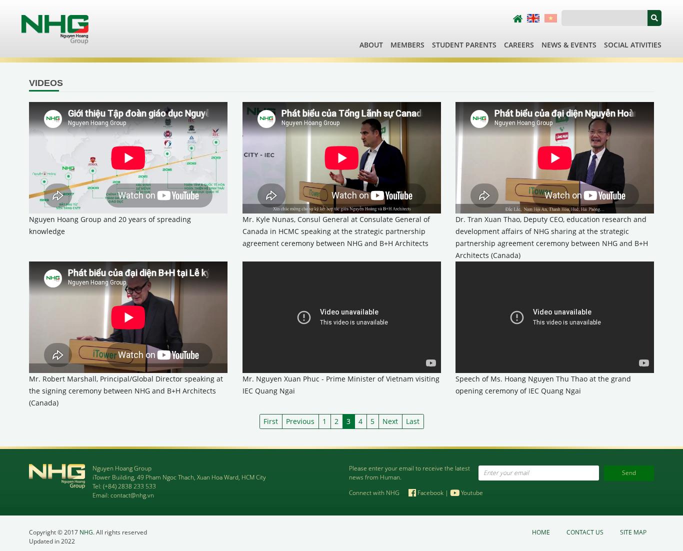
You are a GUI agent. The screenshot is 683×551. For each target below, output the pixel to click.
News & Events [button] (569, 45)
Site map (633, 532)
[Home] (55, 29)
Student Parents (464, 45)
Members (407, 45)
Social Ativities (633, 45)
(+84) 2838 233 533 (129, 486)
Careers (519, 45)
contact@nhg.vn (132, 495)
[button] (655, 18)
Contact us (585, 532)
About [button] (371, 45)
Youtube (471, 492)
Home (541, 532)
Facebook (430, 492)
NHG (86, 532)
